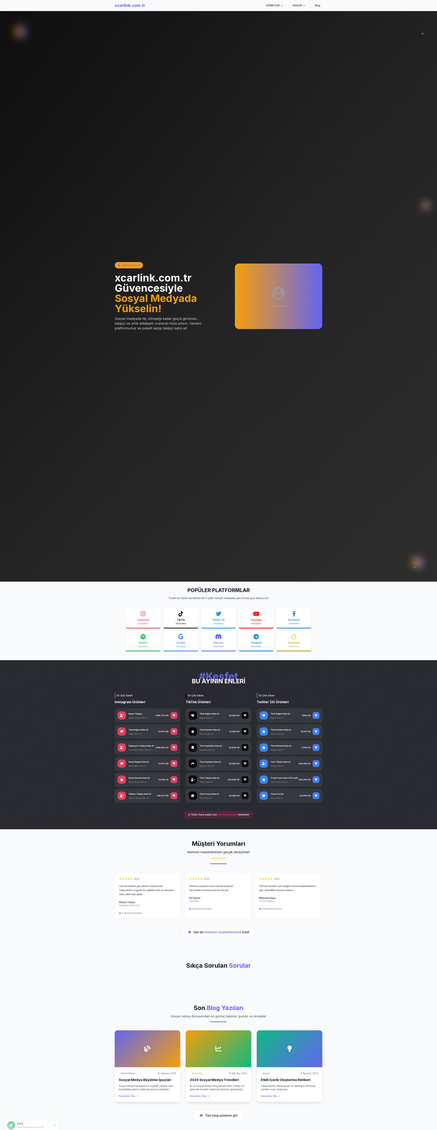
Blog (317, 5)
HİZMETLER (273, 5)
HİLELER (297, 5)
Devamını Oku (127, 1096)
